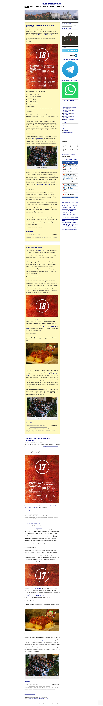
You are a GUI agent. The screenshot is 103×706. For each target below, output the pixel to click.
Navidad (63, 222)
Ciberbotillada (60, 6)
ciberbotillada (37, 234)
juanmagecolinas (71, 214)
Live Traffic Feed (70, 162)
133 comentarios (42, 525)
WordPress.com (62, 703)
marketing (68, 220)
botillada (42, 427)
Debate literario (55, 9)
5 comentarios (40, 442)
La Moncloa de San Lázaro (53, 517)
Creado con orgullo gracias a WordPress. (44, 703)
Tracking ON (74, 197)
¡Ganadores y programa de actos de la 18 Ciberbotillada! (40, 26)
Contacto (63, 9)
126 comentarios (54, 425)
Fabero (63, 212)
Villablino (70, 229)
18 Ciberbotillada (33, 236)
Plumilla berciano (39, 431)
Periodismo (67, 222)
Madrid (64, 220)
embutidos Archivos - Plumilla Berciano (69, 168)
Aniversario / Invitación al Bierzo (34, 9)
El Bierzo (35, 430)
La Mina (47, 9)
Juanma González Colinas (67, 216)
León (72, 219)
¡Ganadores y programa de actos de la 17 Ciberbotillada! (38, 439)
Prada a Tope (76, 226)
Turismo (76, 227)
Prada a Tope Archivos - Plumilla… (69, 175)
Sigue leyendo (29, 231)
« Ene (63, 151)
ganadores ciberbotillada (36, 237)
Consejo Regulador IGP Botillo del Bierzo (44, 34)
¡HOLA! (31, 6)
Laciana (71, 217)
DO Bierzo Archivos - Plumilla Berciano (70, 165)
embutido (39, 430)
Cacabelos (64, 209)
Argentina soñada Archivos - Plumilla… (69, 195)
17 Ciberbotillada (32, 515)
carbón (67, 209)
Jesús (64, 119)
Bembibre (67, 202)
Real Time (69, 197)
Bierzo (32, 234)
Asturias (63, 202)
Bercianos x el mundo (49, 6)
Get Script (65, 197)
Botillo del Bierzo (46, 236)
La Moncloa (51, 430)
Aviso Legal (31, 698)
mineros (71, 220)
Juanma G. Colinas (45, 237)
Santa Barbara (64, 227)
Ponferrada (70, 226)
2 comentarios (54, 234)
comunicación (65, 210)
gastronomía (67, 212)
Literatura (76, 219)
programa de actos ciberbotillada (35, 239)
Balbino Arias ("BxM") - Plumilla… (68, 178)
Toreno (69, 228)
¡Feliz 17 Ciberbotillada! (32, 524)
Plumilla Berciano (51, 3)
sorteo (44, 431)
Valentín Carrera (65, 229)
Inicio (26, 6)
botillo (41, 236)
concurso (46, 428)
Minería (74, 220)
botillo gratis (36, 425)
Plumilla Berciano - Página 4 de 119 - (69, 188)
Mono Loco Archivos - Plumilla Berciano (69, 185)
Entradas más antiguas (30, 694)
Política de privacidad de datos (39, 698)
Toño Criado (73, 227)
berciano (70, 202)
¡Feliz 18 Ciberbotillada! (34, 247)
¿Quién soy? (38, 6)
